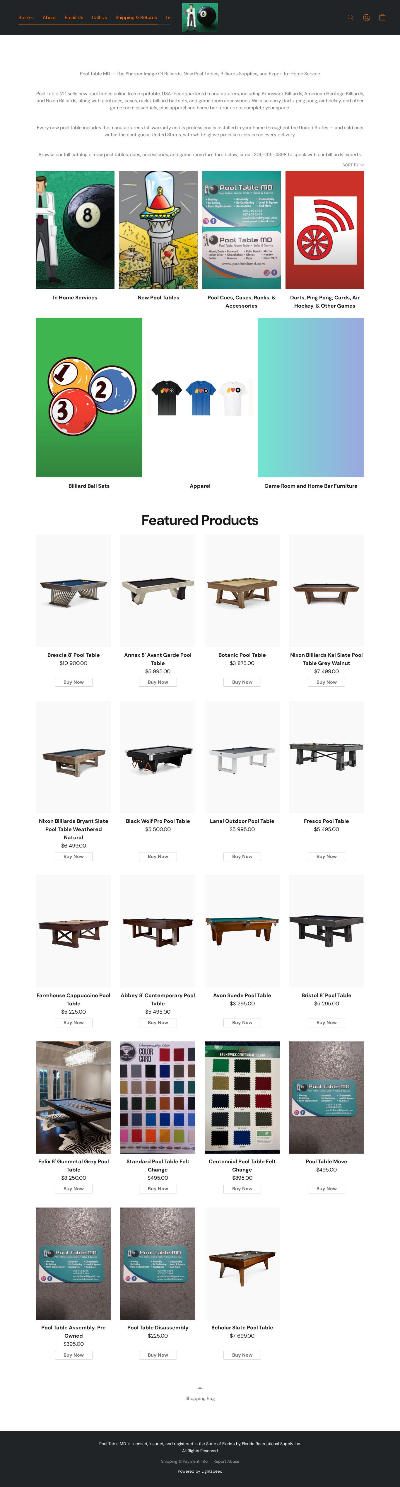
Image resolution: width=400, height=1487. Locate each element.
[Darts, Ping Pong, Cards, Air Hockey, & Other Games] (325, 230)
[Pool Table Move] (326, 1097)
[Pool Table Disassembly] (157, 1264)
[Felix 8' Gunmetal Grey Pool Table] (73, 1097)
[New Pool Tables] (158, 230)
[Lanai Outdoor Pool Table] (242, 757)
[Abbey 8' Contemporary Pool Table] (157, 931)
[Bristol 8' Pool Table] (326, 931)
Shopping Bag (200, 1398)
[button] (200, 17)
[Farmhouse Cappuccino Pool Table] (73, 931)
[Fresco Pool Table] (326, 757)
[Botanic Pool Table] (242, 591)
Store (24, 17)
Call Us (99, 17)
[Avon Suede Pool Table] (242, 931)
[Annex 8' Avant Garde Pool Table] (157, 591)
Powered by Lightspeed (200, 1471)
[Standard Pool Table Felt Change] (157, 1097)
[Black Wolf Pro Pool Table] (157, 757)
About (49, 17)
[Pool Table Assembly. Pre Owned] (73, 1264)
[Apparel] (200, 397)
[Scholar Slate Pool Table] (242, 1264)
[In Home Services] (75, 230)
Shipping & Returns (136, 17)
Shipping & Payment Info (184, 1461)
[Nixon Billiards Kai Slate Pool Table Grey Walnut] (326, 591)
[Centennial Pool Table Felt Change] (242, 1097)
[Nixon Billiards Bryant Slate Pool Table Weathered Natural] (73, 757)
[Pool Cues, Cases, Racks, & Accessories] (241, 230)
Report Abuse (226, 1461)
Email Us (74, 17)
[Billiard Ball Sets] (89, 397)
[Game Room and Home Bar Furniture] (311, 397)
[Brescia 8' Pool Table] (73, 591)
